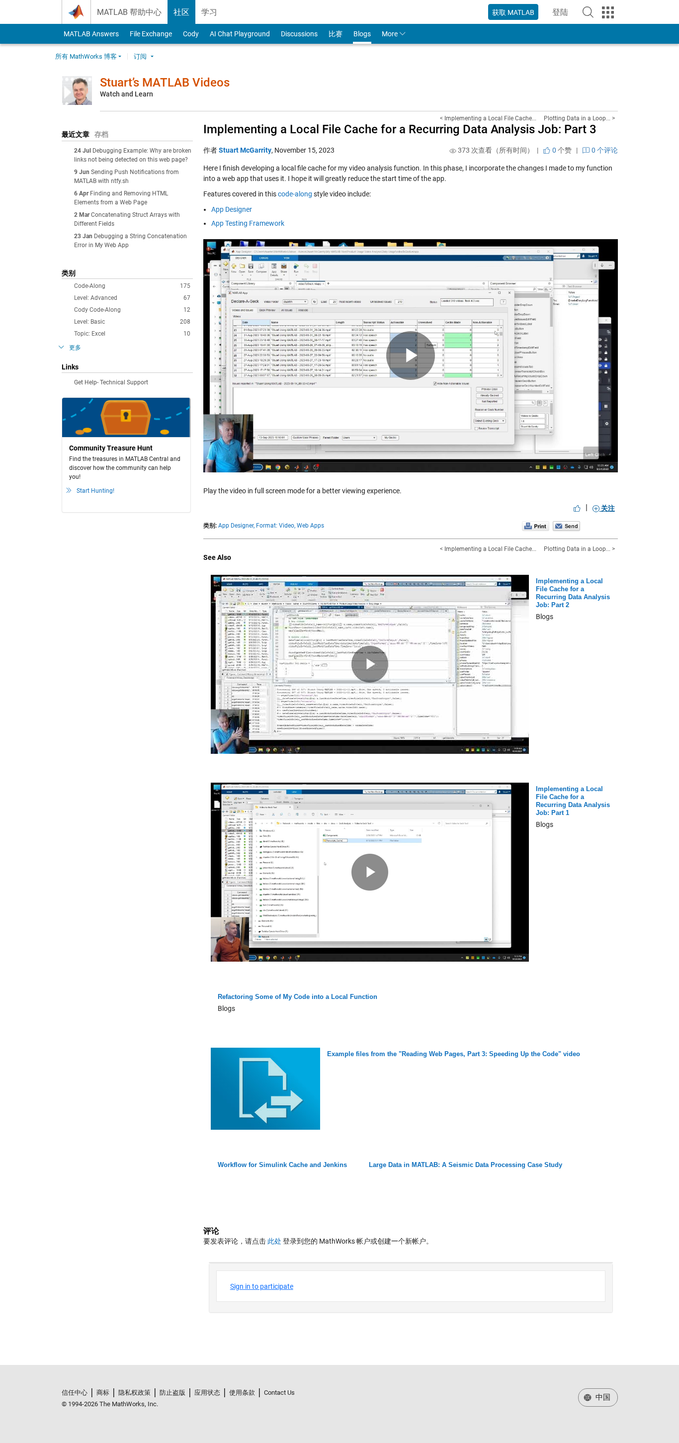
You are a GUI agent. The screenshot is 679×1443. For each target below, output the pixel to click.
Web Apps (310, 525)
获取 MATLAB (513, 12)
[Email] (566, 525)
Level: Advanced (132, 297)
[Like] (577, 508)
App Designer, (236, 525)
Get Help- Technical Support (111, 382)
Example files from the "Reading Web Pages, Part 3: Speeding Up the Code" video (453, 1054)
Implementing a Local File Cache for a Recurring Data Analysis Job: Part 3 (399, 129)
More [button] (390, 34)
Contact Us (279, 1392)
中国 (602, 1397)
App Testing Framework (247, 223)
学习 (209, 12)
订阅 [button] (140, 56)
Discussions (299, 34)
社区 (181, 12)
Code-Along (132, 285)
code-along (295, 194)
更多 (75, 347)
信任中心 (74, 1392)
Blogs (362, 34)
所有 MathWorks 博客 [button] (86, 56)
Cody (191, 34)
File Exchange (151, 34)
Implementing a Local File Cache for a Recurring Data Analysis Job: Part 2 (573, 593)
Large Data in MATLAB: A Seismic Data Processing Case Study (465, 1165)
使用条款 (242, 1392)
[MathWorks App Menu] (608, 12)
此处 (274, 1241)
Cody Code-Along (132, 309)
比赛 (335, 34)
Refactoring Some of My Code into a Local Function (297, 996)
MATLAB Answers (90, 34)
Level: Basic (132, 321)
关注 (607, 508)
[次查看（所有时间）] (452, 150)
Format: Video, (275, 525)
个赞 (561, 150)
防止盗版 (172, 1392)
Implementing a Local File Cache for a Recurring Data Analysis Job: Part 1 (573, 800)
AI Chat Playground (240, 34)
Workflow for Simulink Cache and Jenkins (282, 1165)
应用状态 (207, 1392)
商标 (102, 1392)
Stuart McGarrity (245, 150)
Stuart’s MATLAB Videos (165, 83)
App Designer (231, 209)
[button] (588, 12)
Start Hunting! (95, 490)
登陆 (563, 15)
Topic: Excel (132, 333)
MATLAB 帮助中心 (129, 12)
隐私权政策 (134, 1392)
